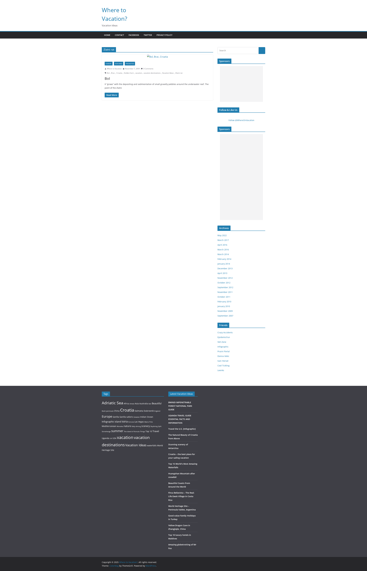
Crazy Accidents (225, 332)
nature (127, 426)
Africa (126, 403)
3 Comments (148, 68)
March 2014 (223, 254)
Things (142, 432)
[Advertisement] (241, 84)
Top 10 (149, 431)
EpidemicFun (223, 337)
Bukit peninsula (107, 411)
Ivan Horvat (222, 360)
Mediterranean (109, 426)
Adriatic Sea (112, 402)
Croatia (119, 73)
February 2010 (224, 301)
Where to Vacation (114, 68)
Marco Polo (148, 422)
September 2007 (225, 315)
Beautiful (156, 403)
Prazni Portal (223, 351)
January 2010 (223, 306)
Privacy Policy (164, 35)
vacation (138, 73)
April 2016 (222, 244)
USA (114, 438)
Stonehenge (106, 432)
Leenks (220, 370)
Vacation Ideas (168, 73)
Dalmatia (139, 410)
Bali (150, 404)
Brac (113, 73)
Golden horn (129, 73)
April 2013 (222, 273)
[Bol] (157, 57)
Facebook (134, 35)
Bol (108, 73)
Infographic (223, 346)
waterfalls (152, 445)
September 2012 (225, 287)
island (118, 421)
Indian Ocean (146, 416)
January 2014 (223, 263)
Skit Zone (221, 342)
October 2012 (223, 282)
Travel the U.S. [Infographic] (182, 428)
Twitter (148, 35)
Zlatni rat (178, 73)
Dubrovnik (149, 410)
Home (107, 35)
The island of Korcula (131, 432)
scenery (145, 426)
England (157, 411)
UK (111, 438)
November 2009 (225, 311)
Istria (125, 421)
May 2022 (222, 235)
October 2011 (223, 296)
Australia (143, 403)
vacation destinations (152, 73)
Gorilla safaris (126, 416)
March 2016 (223, 249)
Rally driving (136, 426)
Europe (108, 64)
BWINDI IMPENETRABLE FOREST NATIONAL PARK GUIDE (180, 406)
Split (159, 426)
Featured (118, 64)
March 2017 (223, 240)
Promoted (130, 64)
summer (117, 431)
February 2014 (224, 259)
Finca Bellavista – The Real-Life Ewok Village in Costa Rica (181, 496)
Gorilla (116, 416)
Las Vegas (139, 421)
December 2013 (225, 268)
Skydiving (154, 426)
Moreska (120, 426)
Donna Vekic (223, 356)
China (117, 410)
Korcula (131, 422)
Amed (132, 404)
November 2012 (225, 278)
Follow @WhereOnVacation (241, 120)
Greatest (136, 417)
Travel (156, 431)
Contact (119, 35)
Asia (137, 403)
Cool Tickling (223, 365)
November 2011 (225, 292)
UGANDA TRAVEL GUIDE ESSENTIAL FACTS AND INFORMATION (179, 419)
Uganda (105, 438)
